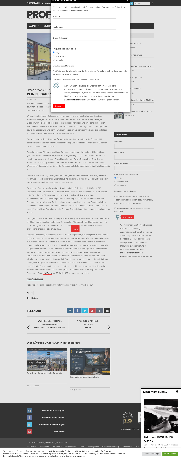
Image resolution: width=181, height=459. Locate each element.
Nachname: (58, 27)
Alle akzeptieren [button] (170, 453)
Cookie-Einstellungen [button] (152, 453)
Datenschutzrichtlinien (73, 99)
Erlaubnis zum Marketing (63, 65)
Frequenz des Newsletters (64, 48)
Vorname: (57, 16)
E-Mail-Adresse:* (60, 37)
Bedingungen (93, 99)
